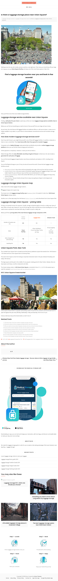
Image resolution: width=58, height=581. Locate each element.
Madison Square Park (30, 198)
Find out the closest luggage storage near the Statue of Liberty (20, 327)
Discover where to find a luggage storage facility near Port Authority (21, 324)
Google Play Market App (47, 578)
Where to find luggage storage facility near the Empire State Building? (21, 331)
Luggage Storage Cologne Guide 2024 (10, 465)
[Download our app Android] (6, 428)
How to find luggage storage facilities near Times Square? (18, 336)
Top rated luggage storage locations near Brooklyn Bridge (19, 334)
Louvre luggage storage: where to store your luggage (14, 456)
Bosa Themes (37, 576)
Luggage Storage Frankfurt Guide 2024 (10, 462)
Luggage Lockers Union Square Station (44, 339)
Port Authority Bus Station (28, 269)
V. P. (11, 351)
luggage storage (7, 69)
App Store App (35, 578)
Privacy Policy (20, 578)
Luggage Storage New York (16, 339)
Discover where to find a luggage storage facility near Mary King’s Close (43, 359)
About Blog (13, 578)
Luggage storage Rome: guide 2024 (9, 459)
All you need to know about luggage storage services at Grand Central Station (23, 326)
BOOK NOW (29, 108)
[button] (29, 7)
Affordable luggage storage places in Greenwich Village (14, 524)
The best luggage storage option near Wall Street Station (43, 524)
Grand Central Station (15, 269)
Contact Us (28, 578)
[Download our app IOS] (19, 428)
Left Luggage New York (30, 339)
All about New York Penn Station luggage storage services (19, 322)
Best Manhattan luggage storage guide (14, 332)
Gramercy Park (31, 193)
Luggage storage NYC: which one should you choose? (14, 484)
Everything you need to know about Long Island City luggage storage (43, 497)
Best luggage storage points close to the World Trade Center (19, 329)
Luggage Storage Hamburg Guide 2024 (10, 469)
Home (7, 578)
